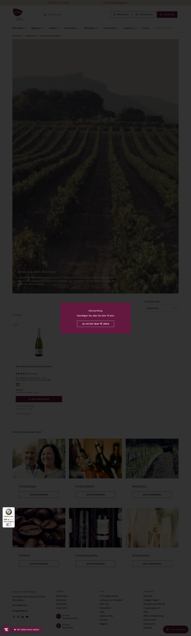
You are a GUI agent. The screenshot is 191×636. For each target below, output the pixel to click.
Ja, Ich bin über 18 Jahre (95, 323)
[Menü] (13, 508)
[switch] (8, 524)
